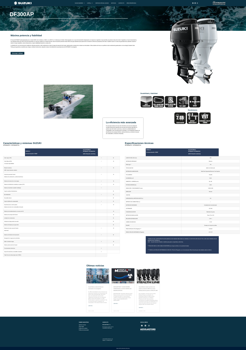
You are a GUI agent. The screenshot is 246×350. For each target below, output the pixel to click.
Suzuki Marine (79, 3)
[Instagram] (197, 3)
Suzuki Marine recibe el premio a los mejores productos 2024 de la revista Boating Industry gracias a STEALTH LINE (148, 288)
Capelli (89, 3)
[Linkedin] (195, 3)
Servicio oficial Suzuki (102, 3)
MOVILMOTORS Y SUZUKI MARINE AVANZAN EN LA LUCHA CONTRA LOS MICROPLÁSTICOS (122, 288)
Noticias (113, 3)
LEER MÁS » (90, 305)
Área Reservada (131, 3)
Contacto (121, 3)
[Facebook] (193, 3)
